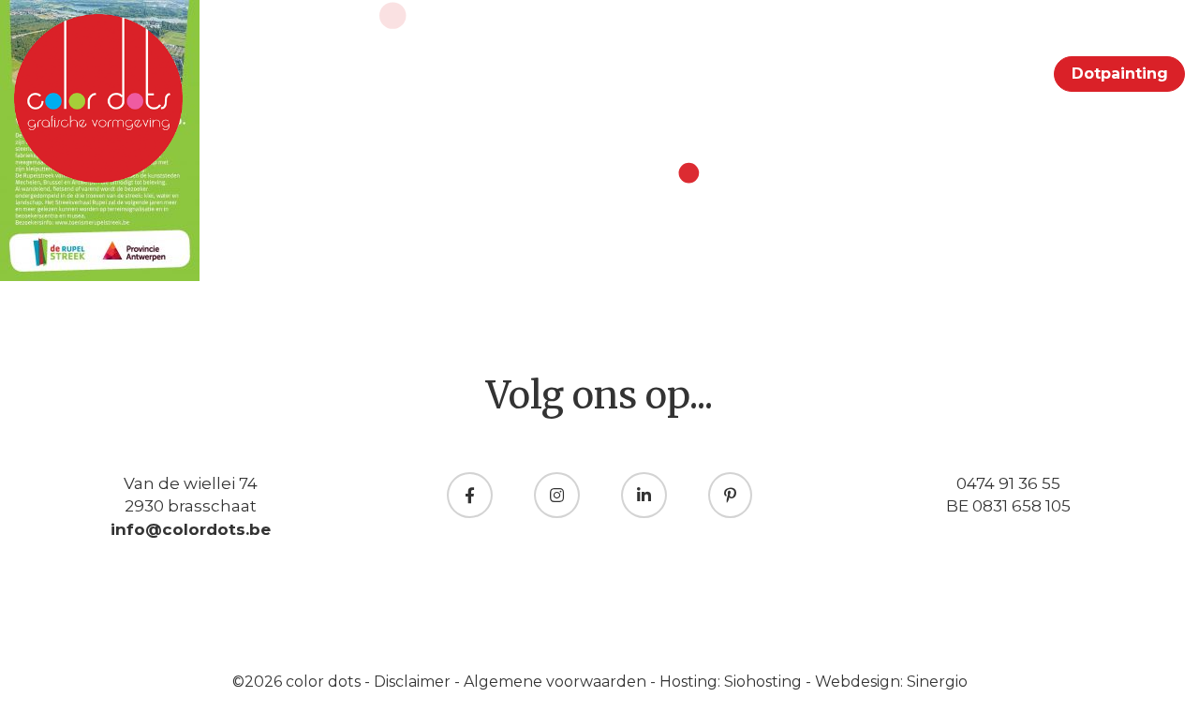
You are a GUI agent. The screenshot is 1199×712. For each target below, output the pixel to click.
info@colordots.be (191, 529)
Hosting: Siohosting (732, 681)
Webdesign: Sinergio (891, 681)
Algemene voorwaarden (557, 681)
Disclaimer (414, 681)
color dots (325, 681)
